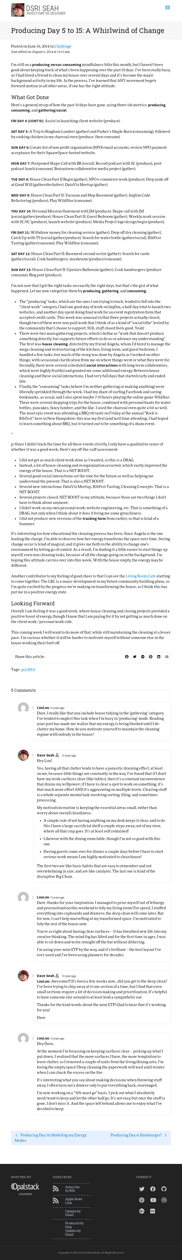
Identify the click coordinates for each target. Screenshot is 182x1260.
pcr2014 (28, 670)
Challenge (62, 46)
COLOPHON (25, 1194)
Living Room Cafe (141, 576)
